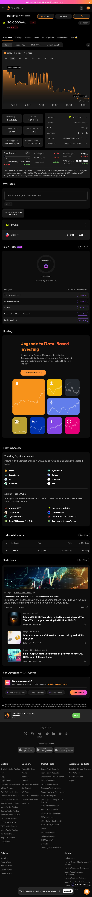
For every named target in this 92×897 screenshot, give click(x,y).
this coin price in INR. (57, 175)
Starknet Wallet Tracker (10, 796)
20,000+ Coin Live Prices (51, 813)
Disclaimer (5, 858)
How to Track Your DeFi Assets (77, 868)
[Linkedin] (53, 735)
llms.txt (43, 829)
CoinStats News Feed (30, 799)
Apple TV (73, 780)
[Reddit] (47, 735)
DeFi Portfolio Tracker (9, 792)
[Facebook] (66, 735)
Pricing (24, 773)
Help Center (70, 858)
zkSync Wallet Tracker (9, 799)
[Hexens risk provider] (46, 280)
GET (76, 715)
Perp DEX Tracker (8, 838)
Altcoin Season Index (49, 810)
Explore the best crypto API (57, 684)
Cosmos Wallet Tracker (10, 811)
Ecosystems (5, 841)
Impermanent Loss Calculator (52, 777)
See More (84, 247)
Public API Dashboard (30, 796)
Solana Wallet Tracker (9, 807)
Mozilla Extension (76, 777)
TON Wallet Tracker (8, 822)
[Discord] (86, 133)
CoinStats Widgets (48, 796)
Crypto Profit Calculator (50, 769)
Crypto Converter (48, 780)
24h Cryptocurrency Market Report (52, 800)
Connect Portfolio (33, 372)
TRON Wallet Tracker (9, 826)
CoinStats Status (71, 890)
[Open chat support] (87, 892)
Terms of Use (6, 862)
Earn (2, 773)
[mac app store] (64, 750)
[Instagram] (32, 735)
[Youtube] (60, 735)
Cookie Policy (6, 870)
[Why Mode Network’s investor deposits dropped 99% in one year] (14, 637)
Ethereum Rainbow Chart (51, 788)
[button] (82, 117)
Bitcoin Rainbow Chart (49, 784)
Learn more (58, 2)
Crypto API (77, 692)
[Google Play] (44, 750)
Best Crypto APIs (38, 692)
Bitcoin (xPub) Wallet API (51, 848)
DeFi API (44, 844)
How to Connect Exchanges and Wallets (78, 863)
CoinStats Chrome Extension (80, 769)
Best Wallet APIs (57, 692)
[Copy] (82, 117)
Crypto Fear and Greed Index (52, 792)
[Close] (89, 2)
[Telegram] (78, 133)
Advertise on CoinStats (31, 784)
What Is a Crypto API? (17, 692)
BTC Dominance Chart (50, 806)
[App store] (26, 750)
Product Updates (28, 769)
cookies (29, 891)
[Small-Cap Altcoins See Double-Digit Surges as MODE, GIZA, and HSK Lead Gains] (14, 655)
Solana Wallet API (48, 836)
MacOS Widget (75, 773)
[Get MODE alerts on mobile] (81, 16)
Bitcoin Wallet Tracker (9, 830)
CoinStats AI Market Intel (10, 784)
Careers (25, 780)
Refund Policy (6, 873)
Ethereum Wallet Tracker (10, 815)
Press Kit (25, 777)
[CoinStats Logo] (15, 8)
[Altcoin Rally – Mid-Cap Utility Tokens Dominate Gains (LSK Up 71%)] (46, 578)
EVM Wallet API (47, 840)
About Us (25, 803)
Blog (2, 777)
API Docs (25, 792)
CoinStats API (27, 788)
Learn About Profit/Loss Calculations (74, 873)
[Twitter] (82, 133)
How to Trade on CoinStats (75, 878)
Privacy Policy (6, 866)
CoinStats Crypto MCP (50, 825)
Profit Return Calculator (50, 773)
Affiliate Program (7, 788)
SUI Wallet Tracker (8, 834)
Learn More (46, 276)
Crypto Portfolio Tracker (10, 769)
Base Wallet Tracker (9, 819)
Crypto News (6, 780)
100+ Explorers (47, 817)
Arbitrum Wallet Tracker (10, 803)
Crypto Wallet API (48, 832)
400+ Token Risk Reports (51, 821)
